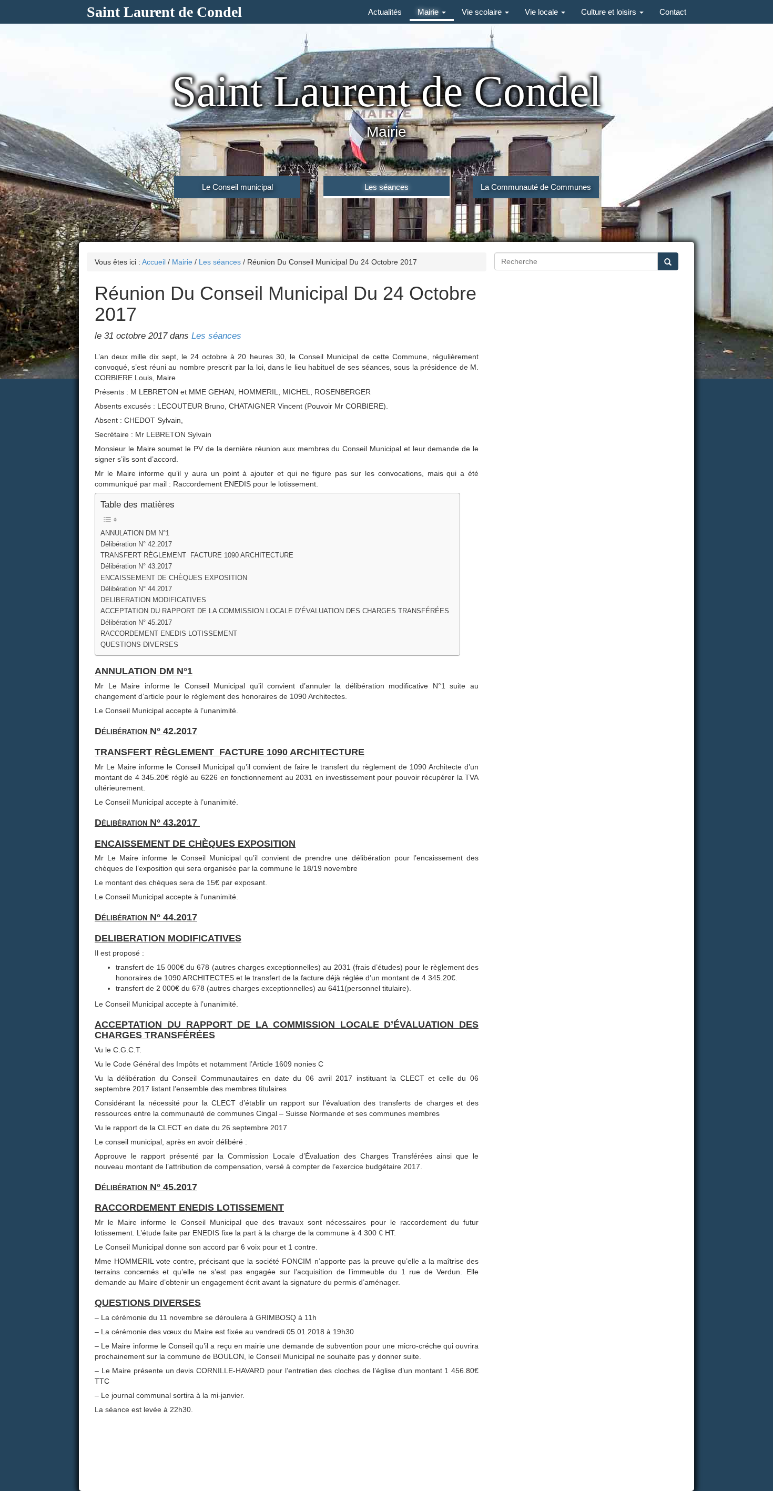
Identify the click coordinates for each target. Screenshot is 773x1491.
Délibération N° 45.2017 (136, 622)
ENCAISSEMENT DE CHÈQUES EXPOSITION (173, 578)
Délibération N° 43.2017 (137, 566)
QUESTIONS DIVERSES (139, 644)
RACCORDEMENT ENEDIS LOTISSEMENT (168, 633)
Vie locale (542, 11)
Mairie (429, 11)
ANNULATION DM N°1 (134, 533)
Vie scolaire (483, 11)
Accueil (154, 262)
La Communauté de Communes (536, 186)
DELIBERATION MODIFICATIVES (153, 600)
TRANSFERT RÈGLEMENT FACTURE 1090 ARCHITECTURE (196, 555)
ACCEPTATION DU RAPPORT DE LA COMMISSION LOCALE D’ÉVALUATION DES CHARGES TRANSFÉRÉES (274, 611)
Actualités (385, 11)
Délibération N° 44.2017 (136, 589)
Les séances (386, 186)
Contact (672, 11)
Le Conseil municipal (237, 186)
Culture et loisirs (609, 11)
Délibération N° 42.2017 (136, 544)
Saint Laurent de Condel (164, 12)
